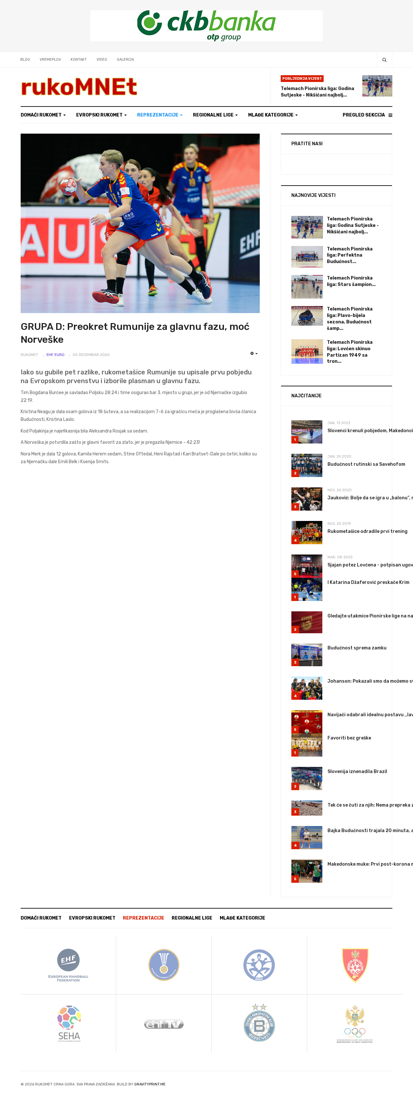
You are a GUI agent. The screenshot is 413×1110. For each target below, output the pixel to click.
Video (101, 59)
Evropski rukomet (100, 115)
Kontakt (79, 59)
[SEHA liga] (68, 1023)
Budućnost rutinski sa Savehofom (366, 464)
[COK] (355, 1023)
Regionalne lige (214, 115)
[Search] (384, 59)
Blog (25, 59)
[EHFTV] (164, 1023)
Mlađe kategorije (271, 115)
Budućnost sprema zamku (357, 648)
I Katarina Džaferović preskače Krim (368, 582)
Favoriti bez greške (349, 738)
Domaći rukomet (42, 115)
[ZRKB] (259, 1023)
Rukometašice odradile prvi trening (367, 531)
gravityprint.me (150, 1084)
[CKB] (206, 25)
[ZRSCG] (355, 964)
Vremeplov (50, 59)
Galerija (125, 59)
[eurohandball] (68, 964)
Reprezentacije (158, 115)
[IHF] (164, 964)
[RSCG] (259, 964)
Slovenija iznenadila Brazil (357, 771)
